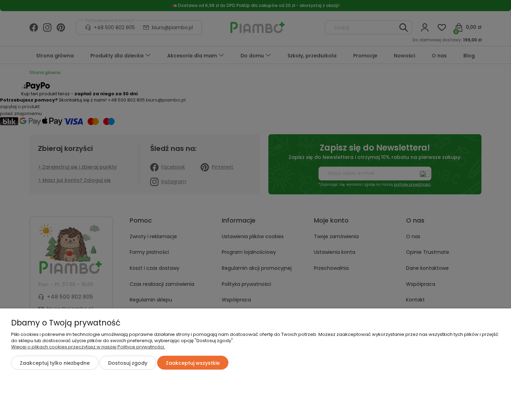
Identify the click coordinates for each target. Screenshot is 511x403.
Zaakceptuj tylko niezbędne (55, 363)
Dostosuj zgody (127, 363)
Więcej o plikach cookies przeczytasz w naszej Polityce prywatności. (88, 347)
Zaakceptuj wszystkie (193, 363)
